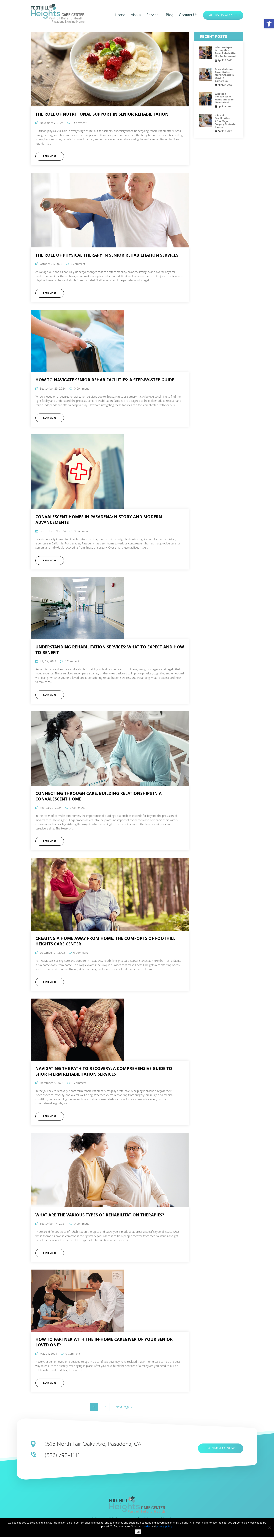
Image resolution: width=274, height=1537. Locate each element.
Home (120, 15)
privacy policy (164, 1526)
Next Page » (124, 1407)
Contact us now (221, 1448)
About (136, 15)
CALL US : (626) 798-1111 (223, 15)
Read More (49, 156)
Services (153, 15)
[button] (269, 23)
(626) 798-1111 (62, 1455)
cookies (146, 1526)
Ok (138, 1531)
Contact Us (188, 15)
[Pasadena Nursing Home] (57, 11)
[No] (269, 1527)
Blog (169, 15)
